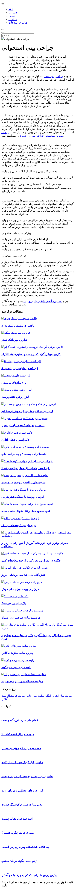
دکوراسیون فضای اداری (15, 439)
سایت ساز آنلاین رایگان (58, 695)
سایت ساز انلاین (34, 695)
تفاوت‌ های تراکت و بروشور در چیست (23, 482)
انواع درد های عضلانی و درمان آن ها (22, 790)
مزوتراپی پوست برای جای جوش (20, 589)
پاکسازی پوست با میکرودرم (17, 325)
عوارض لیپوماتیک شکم (14, 339)
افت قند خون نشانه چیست (17, 818)
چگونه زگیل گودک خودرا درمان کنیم (22, 762)
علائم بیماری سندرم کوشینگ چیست (22, 804)
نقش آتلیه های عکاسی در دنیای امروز (23, 574)
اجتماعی (13, 12)
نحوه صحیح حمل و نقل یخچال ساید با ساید (25, 510)
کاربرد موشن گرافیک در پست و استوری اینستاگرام (31, 354)
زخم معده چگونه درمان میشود (19, 860)
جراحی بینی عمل (53, 76)
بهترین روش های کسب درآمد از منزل (23, 425)
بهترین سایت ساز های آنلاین (17, 652)
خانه (10, 9)
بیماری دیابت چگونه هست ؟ (17, 832)
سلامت (12, 19)
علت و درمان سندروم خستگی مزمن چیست (27, 776)
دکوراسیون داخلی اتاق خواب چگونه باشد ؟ (25, 468)
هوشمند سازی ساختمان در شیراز (20, 617)
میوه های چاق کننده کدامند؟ (17, 734)
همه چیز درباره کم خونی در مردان (21, 748)
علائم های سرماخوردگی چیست (19, 719)
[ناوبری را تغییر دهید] (2, 3)
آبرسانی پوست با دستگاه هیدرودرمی (22, 496)
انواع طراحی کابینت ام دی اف (18, 525)
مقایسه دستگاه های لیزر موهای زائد (22, 681)
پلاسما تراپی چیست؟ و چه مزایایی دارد (23, 453)
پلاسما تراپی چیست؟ (13, 603)
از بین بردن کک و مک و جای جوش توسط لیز (27, 411)
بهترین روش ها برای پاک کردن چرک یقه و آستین (29, 875)
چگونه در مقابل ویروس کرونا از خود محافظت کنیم (31, 560)
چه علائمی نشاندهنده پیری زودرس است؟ (25, 846)
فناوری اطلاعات (18, 22)
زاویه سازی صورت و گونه (16, 667)
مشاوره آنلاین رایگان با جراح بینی (42, 301)
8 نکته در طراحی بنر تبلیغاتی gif (19, 368)
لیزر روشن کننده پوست (15, 396)
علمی (11, 15)
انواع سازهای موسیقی (14, 382)
